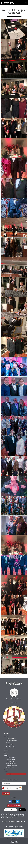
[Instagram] (14, 801)
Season (8, 742)
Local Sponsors (10, 761)
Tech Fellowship (10, 747)
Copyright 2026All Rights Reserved (14, 842)
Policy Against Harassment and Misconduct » (13, 821)
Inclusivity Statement (11, 740)
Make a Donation (10, 759)
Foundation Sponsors (11, 765)
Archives (6, 751)
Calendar (6, 769)
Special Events (9, 767)
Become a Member (11, 757)
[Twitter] (17, 801)
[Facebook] (10, 801)
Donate (9, 774)
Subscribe (6, 793)
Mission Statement (10, 738)
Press (5, 749)
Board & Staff (9, 744)
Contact (6, 772)
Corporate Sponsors (11, 763)
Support (6, 755)
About (5, 736)
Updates (6, 753)
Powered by (14, 838)
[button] (25, 2)
